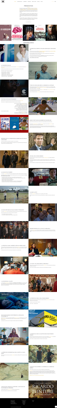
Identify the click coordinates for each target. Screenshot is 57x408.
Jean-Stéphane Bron (46, 157)
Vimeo (33, 401)
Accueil (15, 1)
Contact (42, 1)
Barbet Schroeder (17, 317)
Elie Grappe (38, 87)
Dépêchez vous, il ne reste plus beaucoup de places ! (37, 375)
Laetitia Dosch (47, 299)
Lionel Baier (5, 173)
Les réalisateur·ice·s (24, 400)
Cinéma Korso (23, 112)
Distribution (29, 1)
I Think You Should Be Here (51, 89)
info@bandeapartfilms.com (14, 403)
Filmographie (25, 1)
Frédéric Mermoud (23, 9)
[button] (45, 400)
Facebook (33, 400)
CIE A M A (43, 89)
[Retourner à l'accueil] (3, 1)
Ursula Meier (33, 193)
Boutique (38, 1)
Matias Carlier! (21, 100)
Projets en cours (34, 1)
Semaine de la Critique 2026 (43, 87)
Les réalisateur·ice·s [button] (19, 1)
